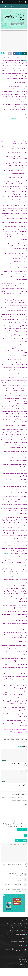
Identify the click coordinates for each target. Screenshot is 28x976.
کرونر (18, 741)
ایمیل (12, 819)
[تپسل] (4, 895)
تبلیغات (25, 958)
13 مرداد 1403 (23, 768)
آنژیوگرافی (12, 739)
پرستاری (3, 781)
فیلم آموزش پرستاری (20, 934)
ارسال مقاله (3, 6)
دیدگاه (25, 805)
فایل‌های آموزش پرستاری (19, 945)
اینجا (12, 732)
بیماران (25, 60)
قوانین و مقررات (18, 958)
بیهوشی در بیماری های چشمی (20, 785)
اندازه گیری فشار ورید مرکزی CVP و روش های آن (12, 889)
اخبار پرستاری (11, 6)
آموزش (22, 739)
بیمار (8, 739)
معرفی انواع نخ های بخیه (17, 879)
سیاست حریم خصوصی (22, 959)
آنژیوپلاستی (17, 739)
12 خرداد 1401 (23, 787)
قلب (6, 196)
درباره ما (25, 6)
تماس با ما (18, 6)
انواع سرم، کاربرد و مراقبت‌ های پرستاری (14, 873)
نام (25, 819)
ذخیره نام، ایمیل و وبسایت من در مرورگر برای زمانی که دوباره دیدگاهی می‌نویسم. (13, 825)
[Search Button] (25, 835)
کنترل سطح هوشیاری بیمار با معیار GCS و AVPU (13, 884)
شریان (25, 741)
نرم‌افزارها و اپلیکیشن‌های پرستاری (17, 941)
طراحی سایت (24, 965)
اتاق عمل (3, 760)
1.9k (18, 787)
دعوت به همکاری (9, 958)
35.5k (18, 768)
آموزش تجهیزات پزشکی (20, 938)
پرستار (6, 553)
